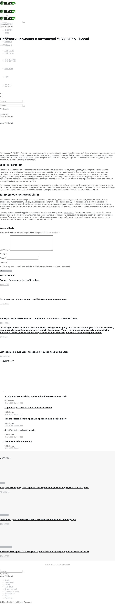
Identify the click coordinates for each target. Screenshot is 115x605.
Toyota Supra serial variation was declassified (28, 407)
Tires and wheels (11, 591)
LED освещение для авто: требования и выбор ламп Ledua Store (34, 352)
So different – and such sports (19, 430)
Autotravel (8, 587)
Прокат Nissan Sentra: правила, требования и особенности (35, 418)
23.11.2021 (4, 337)
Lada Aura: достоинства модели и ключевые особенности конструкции (38, 519)
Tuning (7, 584)
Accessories (9, 593)
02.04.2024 (5, 45)
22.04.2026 (4, 356)
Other (6, 596)
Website (3, 262)
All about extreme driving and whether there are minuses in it (35, 396)
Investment (8, 29)
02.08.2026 (5, 492)
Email (3, 258)
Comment (5, 250)
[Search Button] (24, 22)
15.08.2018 (4, 285)
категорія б (69, 212)
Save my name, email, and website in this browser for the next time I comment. (36, 267)
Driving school (6, 547)
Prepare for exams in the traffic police (19, 280)
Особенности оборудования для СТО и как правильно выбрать (33, 299)
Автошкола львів (25, 157)
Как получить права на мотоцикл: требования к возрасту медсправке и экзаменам (44, 551)
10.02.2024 (4, 323)
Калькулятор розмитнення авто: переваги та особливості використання (38, 318)
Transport (4, 515)
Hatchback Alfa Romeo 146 (18, 441)
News (2, 483)
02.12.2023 (4, 304)
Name (3, 254)
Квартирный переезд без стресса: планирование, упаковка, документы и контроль (44, 487)
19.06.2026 (4, 524)
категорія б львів (73, 176)
